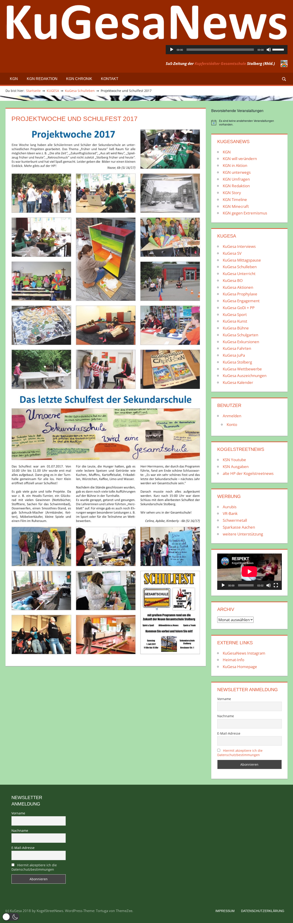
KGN (14, 79)
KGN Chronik (79, 79)
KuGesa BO (233, 280)
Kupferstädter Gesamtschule (220, 63)
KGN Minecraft (236, 206)
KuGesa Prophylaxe (240, 294)
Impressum (225, 911)
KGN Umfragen (236, 179)
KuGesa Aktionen (238, 287)
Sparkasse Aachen (239, 527)
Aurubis (229, 506)
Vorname (224, 699)
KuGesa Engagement (241, 300)
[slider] (278, 49)
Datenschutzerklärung (262, 911)
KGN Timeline (235, 199)
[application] (227, 49)
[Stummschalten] (268, 49)
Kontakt (109, 79)
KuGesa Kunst (235, 321)
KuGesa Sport (235, 314)
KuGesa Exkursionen (241, 341)
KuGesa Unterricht (239, 273)
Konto (232, 424)
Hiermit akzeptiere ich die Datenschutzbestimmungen (240, 752)
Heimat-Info (233, 659)
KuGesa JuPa (234, 355)
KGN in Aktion (235, 165)
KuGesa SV (232, 253)
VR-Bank (230, 513)
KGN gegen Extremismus (245, 213)
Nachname (225, 716)
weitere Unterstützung (243, 534)
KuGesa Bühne (236, 328)
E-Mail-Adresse (228, 733)
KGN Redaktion (42, 79)
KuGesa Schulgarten (240, 334)
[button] (10, 917)
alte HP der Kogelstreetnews (248, 473)
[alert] (249, 122)
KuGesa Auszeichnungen (244, 375)
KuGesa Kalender (238, 382)
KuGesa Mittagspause (242, 260)
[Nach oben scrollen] (285, 915)
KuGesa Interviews (239, 246)
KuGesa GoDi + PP (239, 307)
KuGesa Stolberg (237, 362)
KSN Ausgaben (236, 466)
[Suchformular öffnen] (284, 79)
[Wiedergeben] (171, 49)
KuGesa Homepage (240, 666)
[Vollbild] (276, 585)
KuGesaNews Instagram (244, 653)
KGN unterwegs (237, 172)
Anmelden (232, 415)
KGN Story (232, 192)
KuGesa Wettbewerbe (242, 369)
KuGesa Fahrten (237, 348)
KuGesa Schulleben (240, 266)
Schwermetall (235, 520)
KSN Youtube (234, 459)
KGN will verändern (240, 158)
